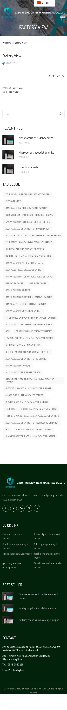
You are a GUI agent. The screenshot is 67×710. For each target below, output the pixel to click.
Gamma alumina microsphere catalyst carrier (29, 297)
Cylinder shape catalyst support (13, 536)
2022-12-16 (12, 63)
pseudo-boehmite (14, 283)
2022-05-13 (24, 157)
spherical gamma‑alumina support (23, 345)
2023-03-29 (24, 143)
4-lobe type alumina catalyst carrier (24, 395)
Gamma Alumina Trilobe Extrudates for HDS (28, 221)
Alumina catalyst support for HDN (23, 372)
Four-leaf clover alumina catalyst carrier (27, 194)
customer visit (13, 201)
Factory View (33, 27)
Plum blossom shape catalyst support (48, 565)
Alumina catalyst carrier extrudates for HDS (29, 324)
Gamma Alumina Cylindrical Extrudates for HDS (30, 276)
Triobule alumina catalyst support (34, 331)
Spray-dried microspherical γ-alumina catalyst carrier (30, 380)
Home (8, 42)
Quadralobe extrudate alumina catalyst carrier (30, 436)
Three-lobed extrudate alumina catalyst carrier (30, 317)
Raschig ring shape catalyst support (47, 555)
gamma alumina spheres (18, 290)
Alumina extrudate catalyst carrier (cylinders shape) (33, 235)
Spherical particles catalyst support (47, 536)
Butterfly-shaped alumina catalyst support (28, 388)
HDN (7, 429)
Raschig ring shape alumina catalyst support (29, 256)
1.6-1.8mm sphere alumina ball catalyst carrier (29, 338)
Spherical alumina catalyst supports (25, 249)
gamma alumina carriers (18, 365)
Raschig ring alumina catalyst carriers (37, 608)
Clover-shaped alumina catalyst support (27, 402)
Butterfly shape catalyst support (45, 546)
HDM (8, 331)
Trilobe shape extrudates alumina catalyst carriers (32, 415)
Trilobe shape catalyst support (17, 553)
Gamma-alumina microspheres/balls (24, 263)
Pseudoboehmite (37, 283)
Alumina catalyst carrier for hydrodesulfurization (32, 422)
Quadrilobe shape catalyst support (15, 546)
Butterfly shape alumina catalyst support (27, 352)
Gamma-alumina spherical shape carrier (26, 208)
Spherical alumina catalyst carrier (34, 429)
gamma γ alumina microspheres (11, 565)
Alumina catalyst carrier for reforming (26, 358)
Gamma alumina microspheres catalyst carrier (38, 596)
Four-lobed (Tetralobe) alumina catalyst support (31, 409)
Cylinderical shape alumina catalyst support (29, 242)
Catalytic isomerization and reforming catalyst (30, 215)
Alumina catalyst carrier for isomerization (27, 228)
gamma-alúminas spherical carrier (23, 310)
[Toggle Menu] (62, 16)
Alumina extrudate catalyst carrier (24, 269)
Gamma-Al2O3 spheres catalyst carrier (26, 304)
